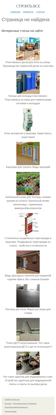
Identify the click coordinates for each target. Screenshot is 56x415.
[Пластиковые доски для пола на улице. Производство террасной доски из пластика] (28, 58)
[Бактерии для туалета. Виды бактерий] (28, 163)
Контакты (8, 403)
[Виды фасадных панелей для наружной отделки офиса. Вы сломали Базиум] (28, 272)
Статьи (40, 11)
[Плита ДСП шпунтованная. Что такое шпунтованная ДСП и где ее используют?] (28, 339)
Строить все (28, 6)
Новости (28, 11)
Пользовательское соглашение (25, 403)
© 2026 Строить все (12, 399)
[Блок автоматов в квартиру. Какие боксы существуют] (28, 129)
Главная (15, 11)
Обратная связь (10, 411)
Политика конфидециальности (16, 407)
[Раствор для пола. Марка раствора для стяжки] (28, 305)
